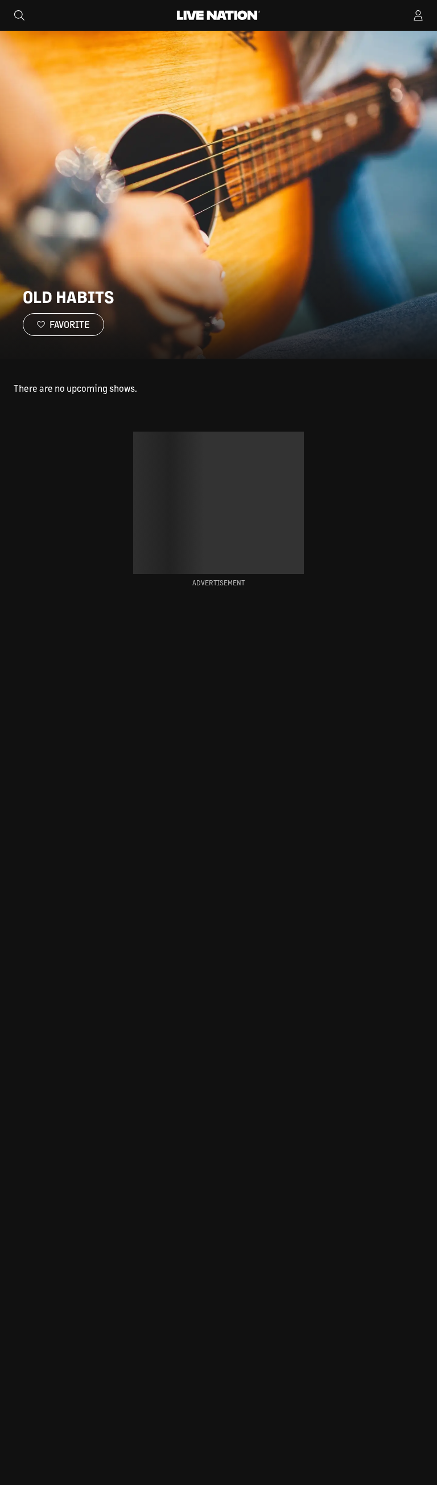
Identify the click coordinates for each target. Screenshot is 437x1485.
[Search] (19, 15)
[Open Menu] (418, 15)
